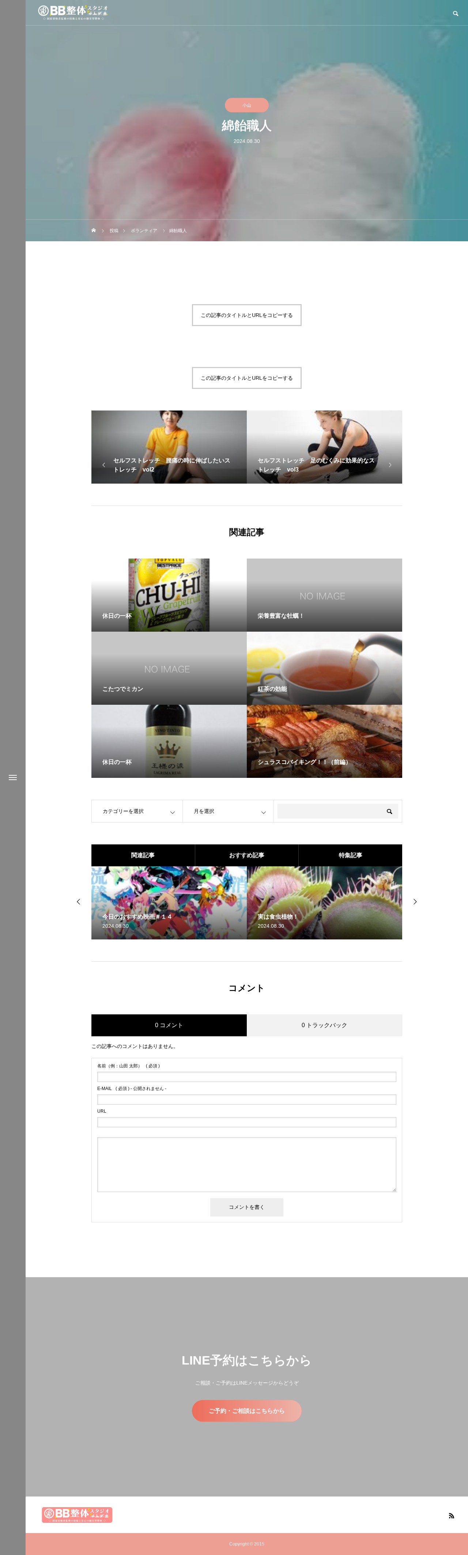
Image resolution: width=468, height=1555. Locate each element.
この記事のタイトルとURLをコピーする (247, 315)
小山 (246, 105)
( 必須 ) (128, 1066)
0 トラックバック (324, 1025)
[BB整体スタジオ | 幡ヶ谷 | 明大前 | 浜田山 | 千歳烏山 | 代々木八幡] (73, 13)
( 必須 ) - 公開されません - (131, 1088)
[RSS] (451, 1515)
